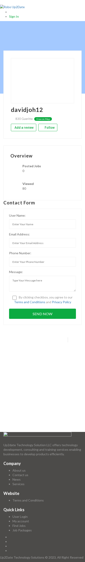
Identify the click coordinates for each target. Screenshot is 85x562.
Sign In (14, 16)
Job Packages (22, 530)
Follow (49, 127)
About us (19, 470)
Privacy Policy (61, 302)
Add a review (24, 127)
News (16, 479)
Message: (16, 272)
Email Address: (19, 234)
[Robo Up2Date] (12, 7)
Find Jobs (19, 526)
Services (18, 484)
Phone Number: (20, 253)
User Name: (17, 215)
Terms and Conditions (29, 302)
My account (20, 521)
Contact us (20, 475)
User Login (20, 516)
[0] (11, 12)
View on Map (43, 119)
